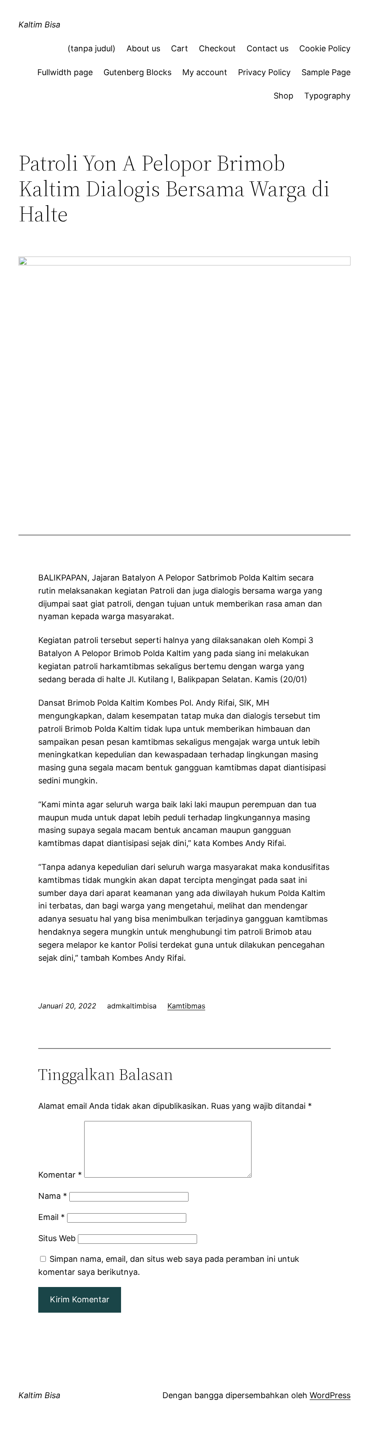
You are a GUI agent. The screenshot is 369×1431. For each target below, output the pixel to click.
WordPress (330, 1395)
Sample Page (326, 72)
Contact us (267, 48)
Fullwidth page (65, 72)
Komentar (60, 1174)
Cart (179, 48)
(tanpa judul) (92, 48)
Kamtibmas (186, 1005)
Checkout (217, 48)
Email (51, 1217)
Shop (283, 95)
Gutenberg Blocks (137, 72)
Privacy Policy (264, 72)
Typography (327, 95)
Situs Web (57, 1238)
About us (143, 48)
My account (204, 72)
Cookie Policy (325, 48)
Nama (52, 1196)
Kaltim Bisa (39, 24)
